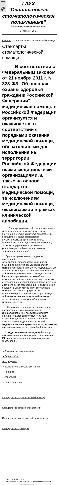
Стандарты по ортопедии (15, 428)
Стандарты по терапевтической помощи (23, 397)
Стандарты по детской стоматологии (21, 408)
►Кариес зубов (10, 356)
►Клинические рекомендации (18, 351)
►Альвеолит (9, 377)
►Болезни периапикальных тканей (21, 366)
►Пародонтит (9, 361)
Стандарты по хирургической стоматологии (25, 418)
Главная (6, 40)
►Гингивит (8, 372)
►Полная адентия (12, 382)
